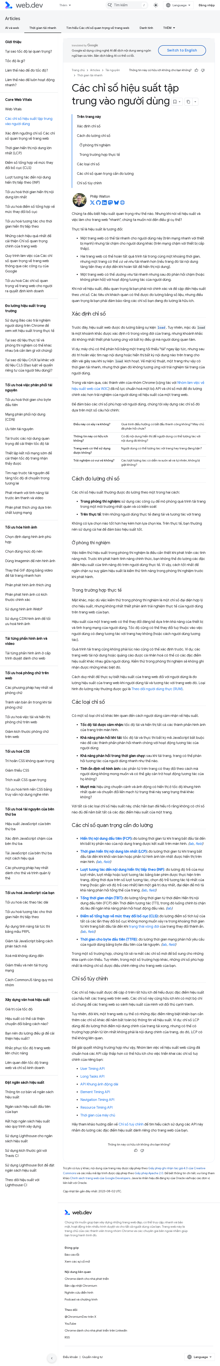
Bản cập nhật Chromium (81, 1286)
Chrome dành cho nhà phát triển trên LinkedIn (96, 1330)
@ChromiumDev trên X (80, 1317)
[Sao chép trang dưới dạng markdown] (188, 101)
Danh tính (146, 28)
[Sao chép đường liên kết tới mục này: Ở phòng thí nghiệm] (114, 543)
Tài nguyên (112, 70)
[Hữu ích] (196, 70)
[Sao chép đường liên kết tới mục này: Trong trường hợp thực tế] (125, 590)
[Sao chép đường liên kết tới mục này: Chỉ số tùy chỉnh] (112, 979)
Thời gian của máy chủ (97, 1115)
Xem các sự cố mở (77, 1261)
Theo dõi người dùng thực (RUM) (157, 689)
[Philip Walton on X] (92, 204)
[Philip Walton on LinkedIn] (104, 204)
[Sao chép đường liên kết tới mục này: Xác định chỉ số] (109, 314)
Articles (12, 18)
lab (191, 844)
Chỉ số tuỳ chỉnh (131, 1124)
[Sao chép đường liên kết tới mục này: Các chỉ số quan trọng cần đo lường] (156, 825)
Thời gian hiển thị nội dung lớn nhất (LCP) (113, 851)
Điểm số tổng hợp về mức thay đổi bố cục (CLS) (119, 916)
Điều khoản (70, 1357)
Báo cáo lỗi (72, 1255)
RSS (67, 1337)
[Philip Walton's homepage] (122, 204)
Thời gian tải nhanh (42, 28)
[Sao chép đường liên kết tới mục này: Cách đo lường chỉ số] (123, 479)
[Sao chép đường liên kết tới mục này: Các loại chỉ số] (108, 702)
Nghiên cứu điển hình (79, 1292)
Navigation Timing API (97, 1100)
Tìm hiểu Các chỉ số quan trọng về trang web (97, 28)
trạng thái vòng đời (144, 926)
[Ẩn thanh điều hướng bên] (51, 1358)
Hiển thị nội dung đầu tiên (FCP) (105, 838)
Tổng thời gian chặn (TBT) (101, 898)
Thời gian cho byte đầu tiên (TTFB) (108, 939)
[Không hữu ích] (203, 70)
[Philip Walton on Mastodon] (110, 204)
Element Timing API (95, 1092)
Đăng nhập (207, 5)
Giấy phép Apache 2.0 (149, 1173)
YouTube (70, 1323)
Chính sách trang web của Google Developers (100, 1178)
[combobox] (126, 5)
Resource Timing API (96, 1107)
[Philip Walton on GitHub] (98, 204)
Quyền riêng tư (92, 1357)
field (199, 844)
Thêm (63, 5)
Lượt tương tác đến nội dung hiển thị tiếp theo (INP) (122, 869)
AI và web (12, 28)
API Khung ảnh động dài (99, 1084)
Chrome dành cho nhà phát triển (87, 1279)
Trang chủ (78, 70)
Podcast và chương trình (81, 1299)
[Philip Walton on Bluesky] (116, 204)
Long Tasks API (92, 1076)
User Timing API (92, 1069)
